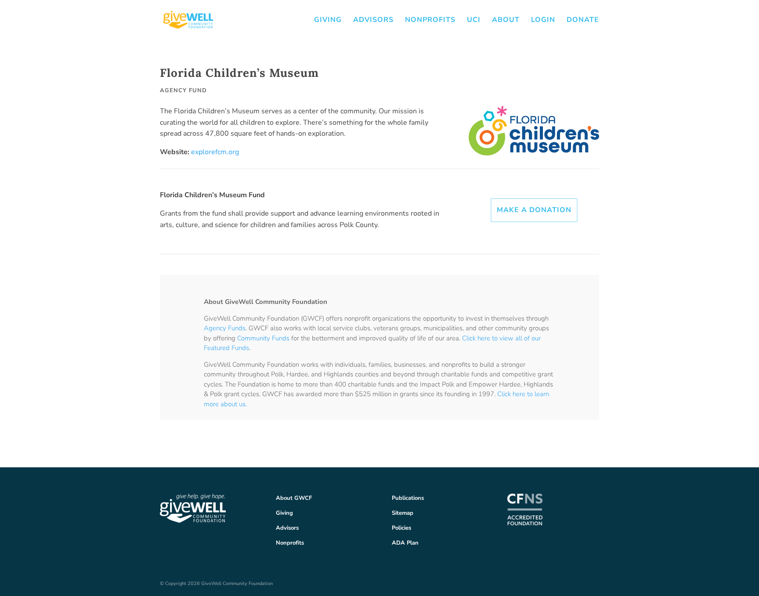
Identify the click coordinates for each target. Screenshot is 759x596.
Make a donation (534, 210)
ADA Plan (405, 543)
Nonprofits (430, 21)
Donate (583, 21)
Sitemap (402, 513)
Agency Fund (183, 90)
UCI (474, 21)
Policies (401, 528)
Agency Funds (225, 328)
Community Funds (263, 338)
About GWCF (294, 498)
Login (543, 21)
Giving (328, 21)
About (506, 21)
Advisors (373, 21)
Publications (408, 498)
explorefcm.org (215, 152)
